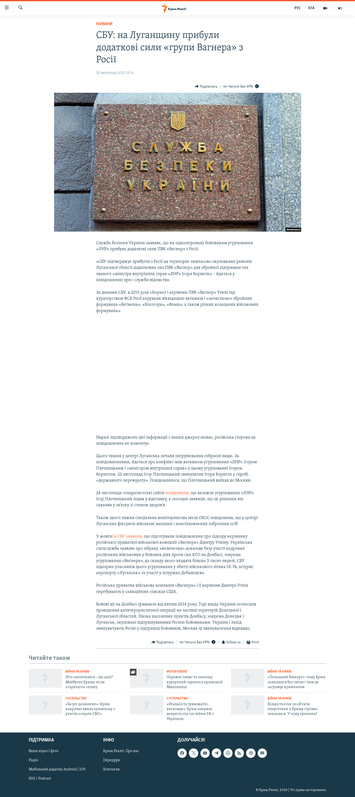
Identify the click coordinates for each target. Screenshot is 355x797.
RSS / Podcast (40, 779)
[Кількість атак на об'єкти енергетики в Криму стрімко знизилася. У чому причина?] (247, 705)
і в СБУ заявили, (127, 536)
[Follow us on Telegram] (216, 753)
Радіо (33, 760)
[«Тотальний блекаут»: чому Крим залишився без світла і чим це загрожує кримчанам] (247, 678)
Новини (104, 24)
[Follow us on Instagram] (228, 753)
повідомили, (177, 493)
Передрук (111, 760)
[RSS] (239, 753)
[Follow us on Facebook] (182, 753)
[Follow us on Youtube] (205, 753)
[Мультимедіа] (325, 8)
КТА (311, 8)
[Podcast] (250, 753)
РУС (297, 8)
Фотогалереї (177, 672)
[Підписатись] (262, 753)
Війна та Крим (77, 672)
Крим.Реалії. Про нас (121, 751)
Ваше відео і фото (43, 751)
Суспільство (75, 698)
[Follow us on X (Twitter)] (193, 753)
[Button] (206, 87)
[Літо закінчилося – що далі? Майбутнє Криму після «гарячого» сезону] (45, 678)
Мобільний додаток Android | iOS (57, 770)
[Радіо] (340, 8)
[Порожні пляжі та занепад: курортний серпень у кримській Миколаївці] (146, 678)
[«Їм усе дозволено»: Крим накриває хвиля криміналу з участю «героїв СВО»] (45, 705)
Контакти (111, 770)
